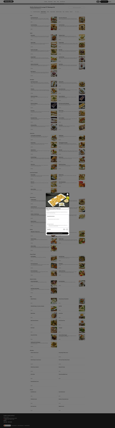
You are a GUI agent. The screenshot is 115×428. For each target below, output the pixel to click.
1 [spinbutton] (65, 229)
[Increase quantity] (67, 229)
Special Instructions (51, 216)
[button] (57, 200)
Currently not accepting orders (57, 233)
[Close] (67, 194)
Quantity (49, 229)
